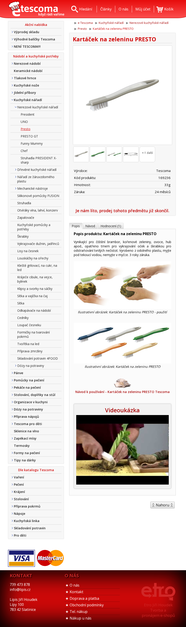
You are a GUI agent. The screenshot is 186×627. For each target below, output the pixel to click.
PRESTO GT (29, 136)
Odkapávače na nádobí (34, 310)
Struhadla (24, 203)
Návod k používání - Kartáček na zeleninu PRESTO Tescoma (122, 392)
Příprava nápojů (26, 416)
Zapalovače (25, 217)
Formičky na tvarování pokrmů (33, 334)
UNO (24, 121)
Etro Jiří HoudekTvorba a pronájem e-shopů (158, 610)
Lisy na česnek (28, 251)
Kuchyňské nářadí (28, 100)
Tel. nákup (79, 611)
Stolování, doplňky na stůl (34, 395)
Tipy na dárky (25, 460)
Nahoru (162, 505)
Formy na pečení (27, 453)
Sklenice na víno (26, 431)
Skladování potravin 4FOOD (37, 358)
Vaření (19, 477)
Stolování (21, 499)
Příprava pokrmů (27, 506)
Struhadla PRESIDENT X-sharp (39, 160)
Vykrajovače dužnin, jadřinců (38, 243)
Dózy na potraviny (30, 365)
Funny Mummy (32, 143)
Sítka (20, 303)
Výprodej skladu (26, 32)
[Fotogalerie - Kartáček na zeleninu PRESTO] (81, 154)
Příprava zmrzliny (29, 351)
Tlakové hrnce (25, 78)
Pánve (18, 373)
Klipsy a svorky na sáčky (34, 288)
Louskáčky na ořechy (32, 258)
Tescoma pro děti (28, 424)
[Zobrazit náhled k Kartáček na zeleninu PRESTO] (122, 95)
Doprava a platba (84, 598)
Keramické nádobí (28, 71)
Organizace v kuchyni (31, 402)
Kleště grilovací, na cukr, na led (37, 267)
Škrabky (23, 236)
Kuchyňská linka (26, 521)
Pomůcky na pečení (29, 380)
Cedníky (23, 318)
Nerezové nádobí (27, 63)
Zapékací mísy (25, 438)
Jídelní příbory (25, 92)
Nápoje (19, 513)
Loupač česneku (29, 325)
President (27, 114)
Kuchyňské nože (26, 85)
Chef (24, 151)
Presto (25, 129)
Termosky (22, 445)
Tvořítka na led (28, 344)
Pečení (19, 484)
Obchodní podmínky (87, 604)
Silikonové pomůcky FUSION (38, 196)
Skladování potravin (30, 528)
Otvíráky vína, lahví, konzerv (37, 210)
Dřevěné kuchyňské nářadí (36, 169)
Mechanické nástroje (32, 188)
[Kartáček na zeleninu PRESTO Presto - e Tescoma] (36, 9)
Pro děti (20, 535)
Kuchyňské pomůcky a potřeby (33, 227)
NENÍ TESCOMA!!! (27, 46)
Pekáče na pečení (27, 387)
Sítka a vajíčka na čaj (32, 296)
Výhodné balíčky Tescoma (34, 39)
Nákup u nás (80, 618)
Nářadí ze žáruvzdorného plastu (35, 179)
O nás (74, 585)
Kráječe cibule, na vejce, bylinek (35, 279)
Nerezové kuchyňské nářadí (37, 107)
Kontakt (76, 591)
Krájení (19, 492)
